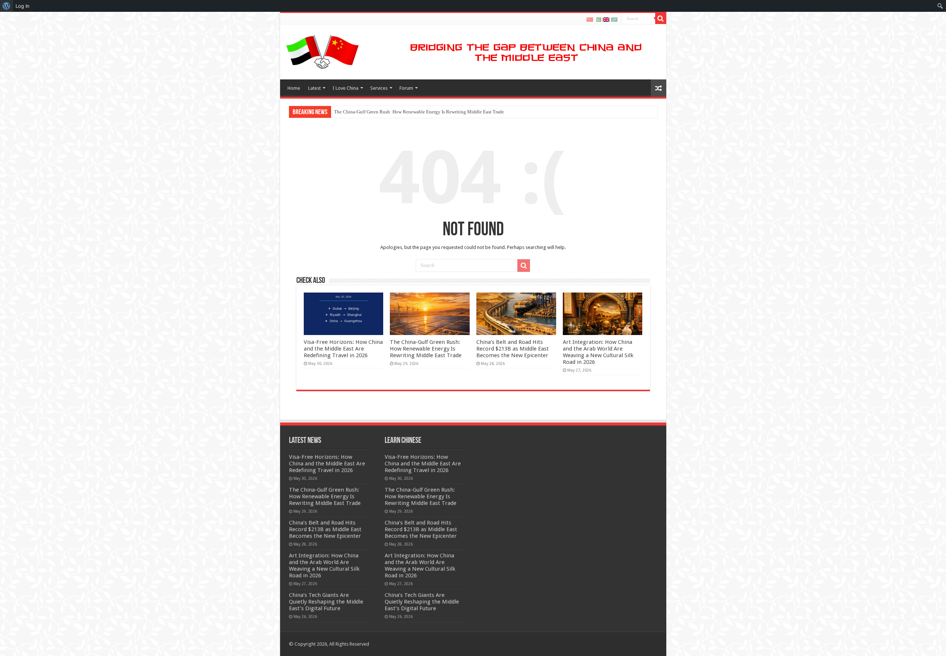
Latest (314, 88)
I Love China (345, 88)
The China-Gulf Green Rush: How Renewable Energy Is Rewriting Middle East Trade (419, 112)
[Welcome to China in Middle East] (323, 50)
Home (293, 88)
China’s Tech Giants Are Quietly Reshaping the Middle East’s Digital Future (326, 602)
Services (379, 88)
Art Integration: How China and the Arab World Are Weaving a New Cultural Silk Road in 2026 (598, 352)
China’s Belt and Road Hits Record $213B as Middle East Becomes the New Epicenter (512, 349)
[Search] (660, 18)
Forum (406, 88)
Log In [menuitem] (23, 6)
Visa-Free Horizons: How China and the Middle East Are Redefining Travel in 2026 (343, 349)
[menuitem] (6, 6)
